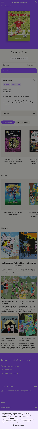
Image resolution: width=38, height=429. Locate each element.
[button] (19, 425)
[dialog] (19, 214)
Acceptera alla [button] (10, 421)
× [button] (36, 412)
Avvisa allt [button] (27, 421)
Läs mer (15, 417)
